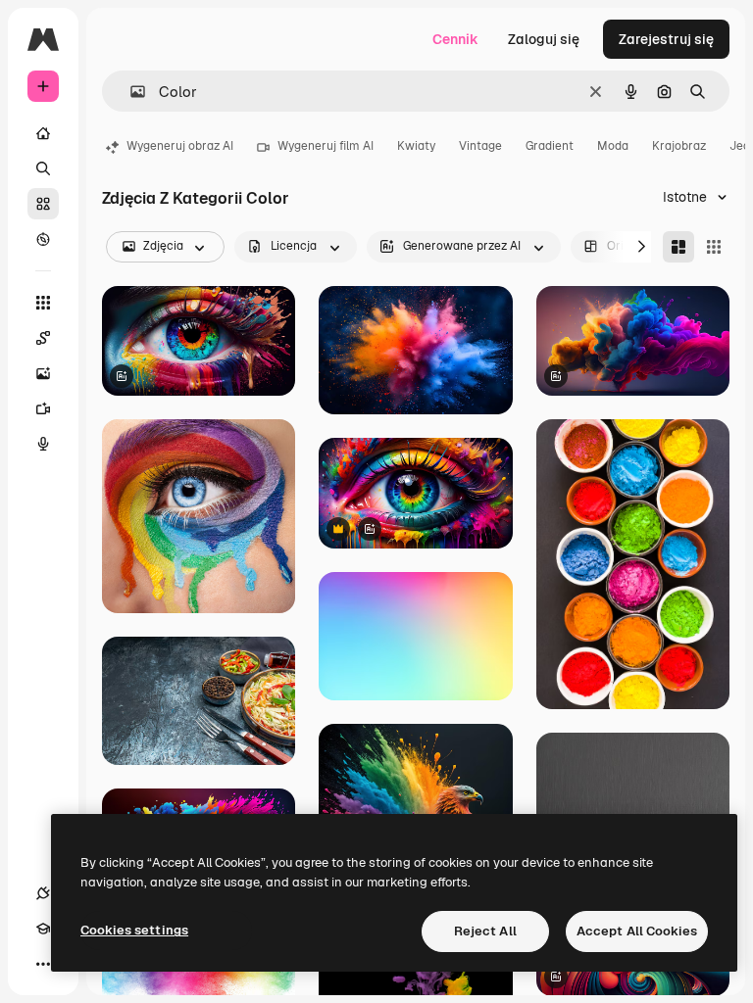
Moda (612, 146)
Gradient (550, 146)
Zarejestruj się (666, 39)
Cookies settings (134, 930)
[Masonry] (678, 247)
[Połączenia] (43, 893)
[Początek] (43, 133)
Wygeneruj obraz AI (179, 146)
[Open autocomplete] (130, 91)
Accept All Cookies (637, 931)
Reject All (485, 931)
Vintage (480, 146)
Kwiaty (416, 146)
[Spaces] (43, 338)
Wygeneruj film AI (325, 146)
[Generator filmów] (43, 408)
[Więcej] (43, 963)
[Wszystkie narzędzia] (43, 302)
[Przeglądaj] (43, 239)
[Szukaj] (43, 168)
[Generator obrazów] (43, 373)
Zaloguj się (543, 39)
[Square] (713, 247)
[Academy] (43, 928)
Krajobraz (679, 146)
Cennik (455, 39)
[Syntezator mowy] (43, 443)
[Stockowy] (43, 203)
